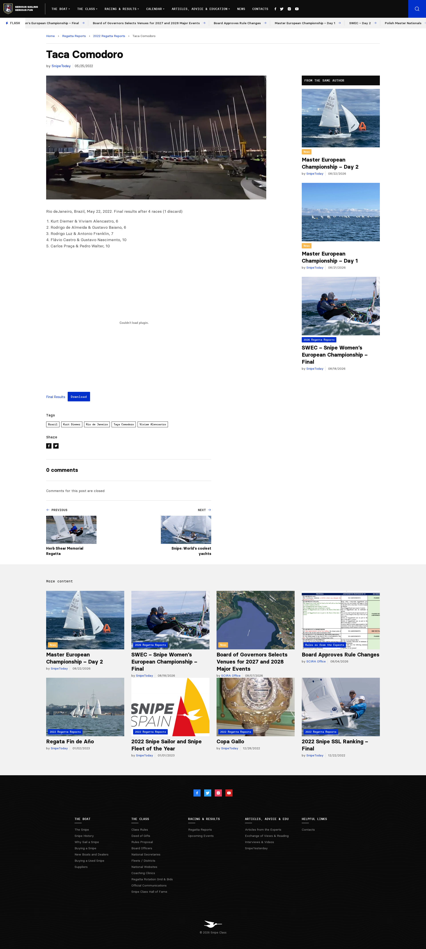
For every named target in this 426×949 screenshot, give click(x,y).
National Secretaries (145, 854)
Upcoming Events (201, 836)
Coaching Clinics (143, 873)
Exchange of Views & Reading (267, 836)
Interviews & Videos (259, 842)
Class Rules (139, 830)
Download (79, 397)
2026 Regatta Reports (319, 339)
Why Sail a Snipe (87, 842)
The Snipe (82, 830)
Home (50, 36)
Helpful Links (314, 819)
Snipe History (84, 836)
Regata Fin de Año (70, 741)
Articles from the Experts (263, 830)
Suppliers (81, 867)
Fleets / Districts (143, 861)
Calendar (154, 9)
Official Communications (149, 885)
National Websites (144, 867)
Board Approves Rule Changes (340, 654)
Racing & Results (120, 9)
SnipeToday (61, 66)
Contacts (260, 9)
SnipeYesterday (256, 848)
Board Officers (141, 848)
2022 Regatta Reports (109, 36)
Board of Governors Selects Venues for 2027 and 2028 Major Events (252, 661)
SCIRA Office (230, 676)
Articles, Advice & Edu (267, 819)
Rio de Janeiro (97, 424)
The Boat (59, 9)
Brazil (52, 424)
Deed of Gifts (140, 836)
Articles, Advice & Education (199, 9)
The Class (86, 9)
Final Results (55, 397)
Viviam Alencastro (153, 424)
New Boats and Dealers (91, 854)
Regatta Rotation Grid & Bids (152, 879)
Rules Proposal (142, 842)
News (241, 9)
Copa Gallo (230, 741)
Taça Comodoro (124, 424)
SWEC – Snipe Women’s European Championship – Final (335, 354)
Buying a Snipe (85, 848)
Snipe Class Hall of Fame (149, 892)
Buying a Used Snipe (89, 861)
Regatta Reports (74, 36)
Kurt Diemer (71, 424)
